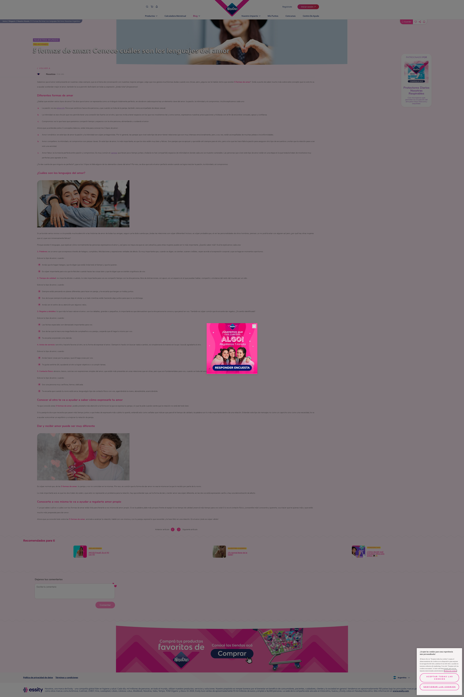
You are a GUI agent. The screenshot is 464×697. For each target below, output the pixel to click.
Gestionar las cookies (440, 687)
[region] (439, 671)
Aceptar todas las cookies (439, 678)
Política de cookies (450, 671)
